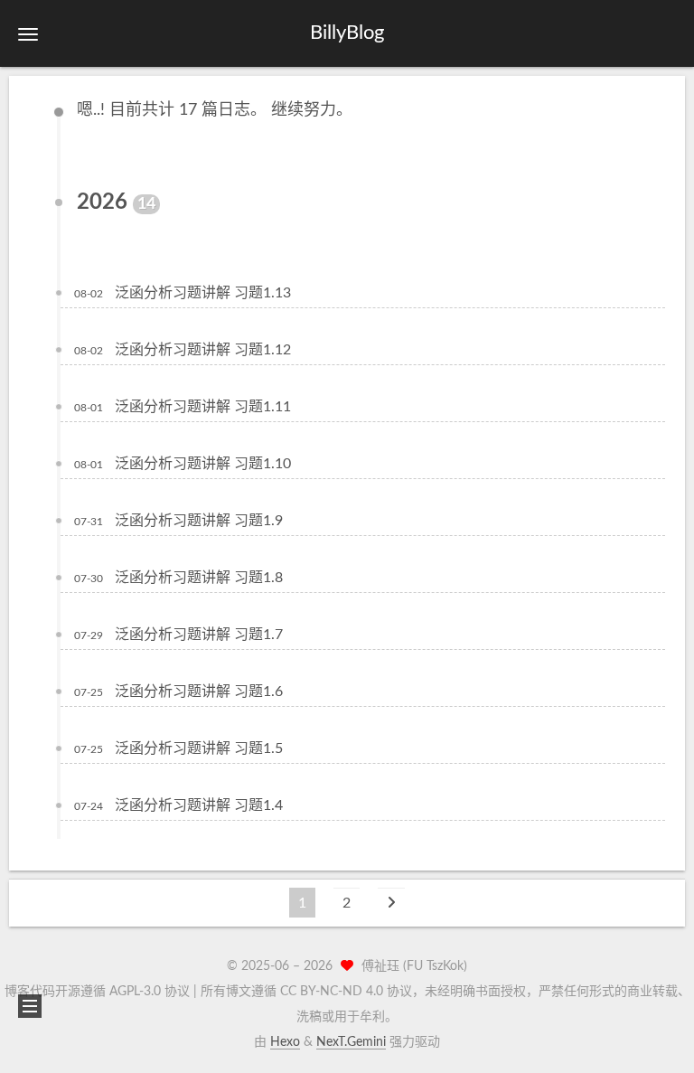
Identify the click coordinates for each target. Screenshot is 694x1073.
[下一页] (391, 903)
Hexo (285, 1042)
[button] (28, 34)
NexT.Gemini (351, 1042)
